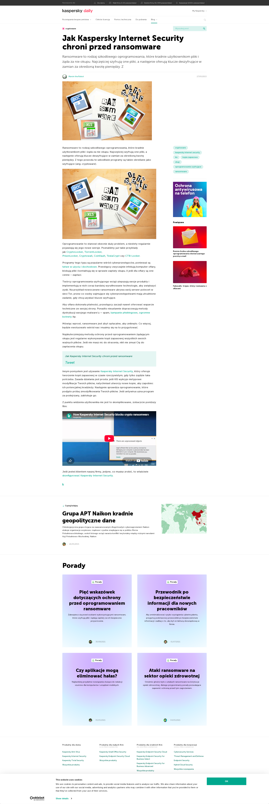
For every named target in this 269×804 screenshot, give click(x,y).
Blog (153, 19)
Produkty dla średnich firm (149, 745)
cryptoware (70, 29)
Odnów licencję (103, 19)
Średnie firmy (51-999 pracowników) (158, 3)
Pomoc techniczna (122, 19)
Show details (62, 798)
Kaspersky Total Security (73, 760)
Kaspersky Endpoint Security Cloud (114, 756)
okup (177, 162)
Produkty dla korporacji (185, 745)
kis (176, 157)
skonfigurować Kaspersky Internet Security (87, 475)
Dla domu (101, 3)
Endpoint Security (181, 760)
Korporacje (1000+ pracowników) (192, 3)
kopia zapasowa (190, 157)
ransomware (181, 171)
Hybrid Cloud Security (183, 765)
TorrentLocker (93, 251)
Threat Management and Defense (189, 756)
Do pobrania (141, 19)
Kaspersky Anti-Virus (71, 752)
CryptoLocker (74, 251)
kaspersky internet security (187, 152)
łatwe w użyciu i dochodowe (79, 266)
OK (226, 781)
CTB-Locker (132, 255)
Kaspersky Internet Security (116, 371)
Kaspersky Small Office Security (112, 752)
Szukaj (204, 28)
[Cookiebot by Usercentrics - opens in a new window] (37, 798)
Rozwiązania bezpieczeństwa (75, 19)
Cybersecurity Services (184, 752)
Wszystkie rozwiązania (184, 769)
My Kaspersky (198, 11)
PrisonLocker (70, 255)
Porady (98, 582)
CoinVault (99, 255)
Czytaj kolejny (71, 506)
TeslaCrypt (113, 255)
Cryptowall (85, 255)
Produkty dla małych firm (111, 745)
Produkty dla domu (71, 745)
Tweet (70, 363)
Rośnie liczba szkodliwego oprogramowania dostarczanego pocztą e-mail (189, 253)
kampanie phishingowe (124, 312)
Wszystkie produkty (71, 765)
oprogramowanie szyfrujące (188, 167)
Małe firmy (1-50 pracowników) (124, 3)
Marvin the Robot (76, 76)
